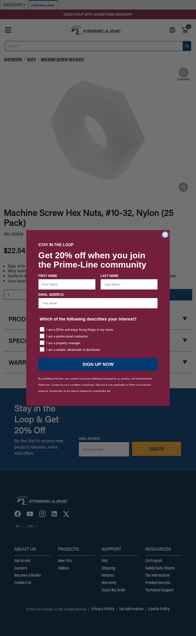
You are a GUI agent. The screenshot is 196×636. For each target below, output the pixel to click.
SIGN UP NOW (98, 364)
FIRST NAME (47, 276)
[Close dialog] (165, 234)
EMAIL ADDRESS (51, 294)
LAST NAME (109, 276)
